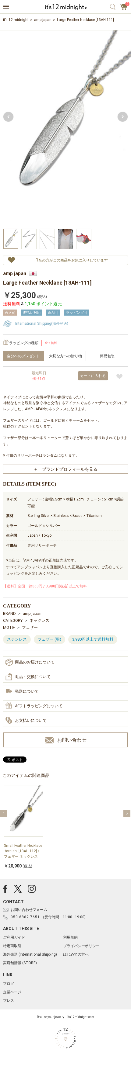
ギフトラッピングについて (38, 706)
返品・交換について (33, 676)
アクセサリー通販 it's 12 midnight (66, 7)
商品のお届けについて (35, 662)
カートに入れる (93, 376)
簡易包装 (107, 356)
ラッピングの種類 (23, 343)
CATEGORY (13, 620)
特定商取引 (12, 946)
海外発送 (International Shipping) (30, 954)
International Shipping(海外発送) (41, 323)
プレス (8, 1001)
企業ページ (12, 992)
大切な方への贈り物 (65, 356)
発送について (27, 691)
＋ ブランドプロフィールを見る (65, 469)
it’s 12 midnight (16, 20)
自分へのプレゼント (23, 356)
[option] (65, 128)
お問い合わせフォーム (29, 910)
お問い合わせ (72, 740)
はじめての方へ (76, 954)
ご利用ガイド (14, 937)
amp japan (42, 20)
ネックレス (39, 620)
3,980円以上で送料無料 (92, 639)
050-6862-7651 (25, 917)
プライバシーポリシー (81, 946)
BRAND (9, 613)
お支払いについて (31, 720)
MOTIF (9, 627)
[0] (123, 8)
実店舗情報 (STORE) (20, 963)
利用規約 (70, 937)
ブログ (8, 983)
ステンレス (17, 639)
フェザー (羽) (49, 639)
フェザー (30, 627)
